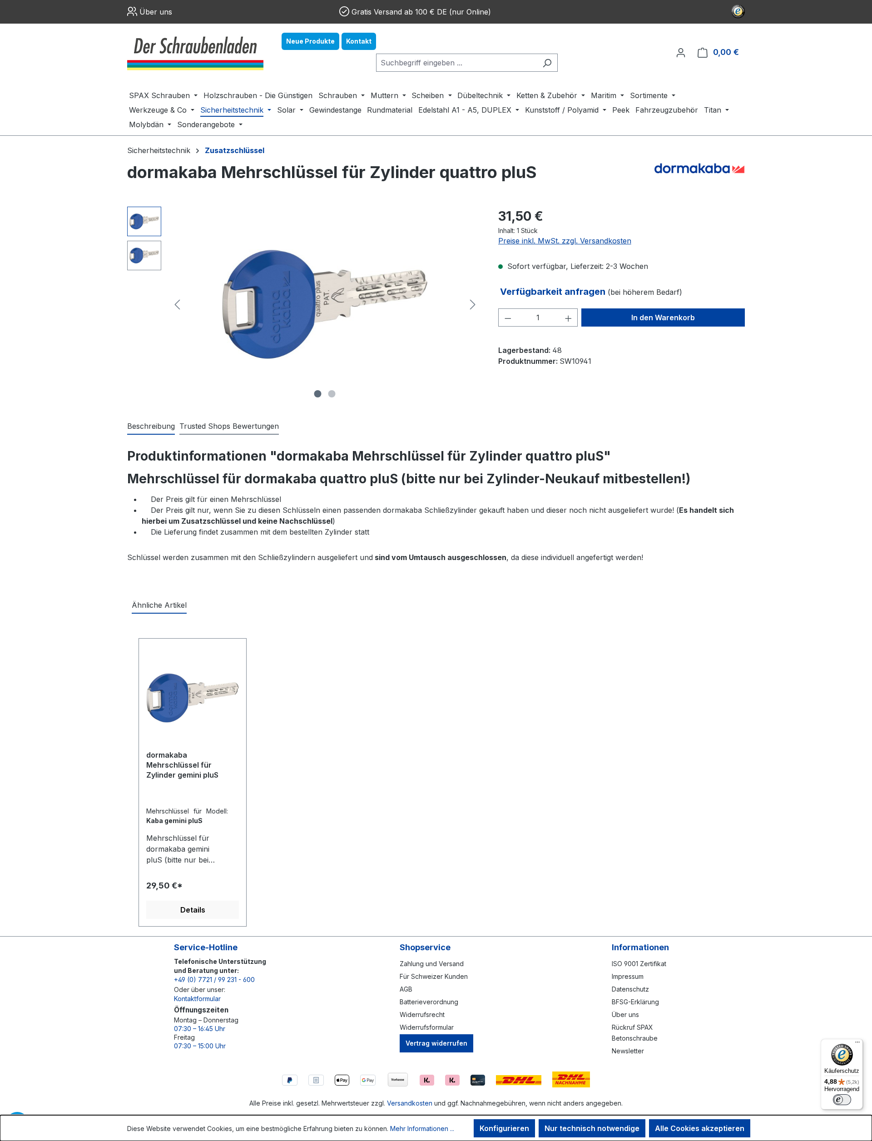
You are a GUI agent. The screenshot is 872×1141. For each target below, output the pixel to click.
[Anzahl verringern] (507, 317)
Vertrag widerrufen (436, 1043)
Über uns (155, 11)
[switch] (842, 1099)
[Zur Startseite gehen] (195, 52)
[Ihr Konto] (681, 52)
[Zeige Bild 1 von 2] (318, 393)
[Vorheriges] (177, 304)
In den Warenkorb (663, 317)
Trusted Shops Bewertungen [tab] (229, 426)
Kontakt (359, 41)
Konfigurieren (504, 1128)
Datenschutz (630, 989)
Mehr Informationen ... (422, 1128)
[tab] (151, 426)
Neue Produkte (310, 41)
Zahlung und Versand (432, 963)
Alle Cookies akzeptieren (699, 1128)
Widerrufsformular (427, 1027)
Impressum (628, 976)
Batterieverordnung (429, 1002)
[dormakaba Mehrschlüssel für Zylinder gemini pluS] (192, 697)
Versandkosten (409, 1103)
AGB (406, 989)
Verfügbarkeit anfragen (554, 291)
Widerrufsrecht (422, 1014)
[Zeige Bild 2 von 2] (332, 393)
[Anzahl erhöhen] (568, 317)
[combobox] (456, 63)
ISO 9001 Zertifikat (639, 963)
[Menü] (857, 1044)
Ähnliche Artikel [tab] (159, 605)
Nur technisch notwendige (592, 1128)
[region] (303, 304)
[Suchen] (547, 63)
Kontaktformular (197, 998)
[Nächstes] (473, 304)
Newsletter (628, 1051)
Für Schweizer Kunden (434, 976)
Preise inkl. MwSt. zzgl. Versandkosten (564, 240)
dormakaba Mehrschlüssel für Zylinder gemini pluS (182, 764)
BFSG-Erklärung (635, 1002)
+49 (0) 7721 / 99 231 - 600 (214, 979)
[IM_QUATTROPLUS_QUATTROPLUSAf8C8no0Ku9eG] (325, 304)
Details (192, 909)
